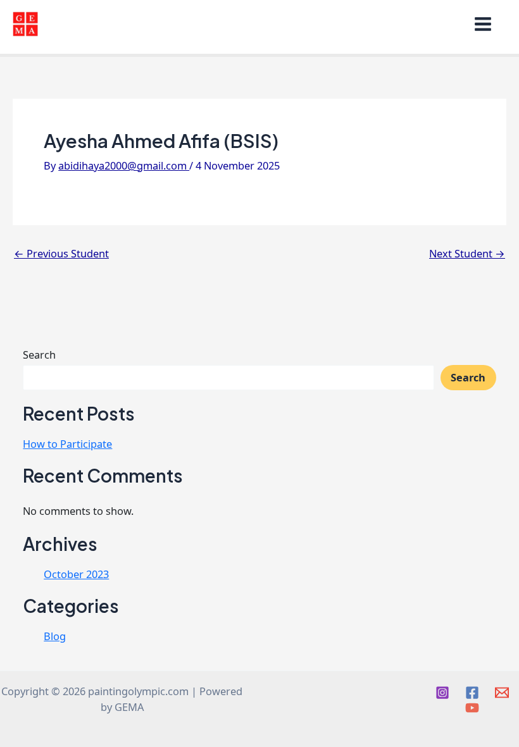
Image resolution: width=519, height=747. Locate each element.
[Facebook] (472, 693)
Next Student (467, 254)
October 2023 (76, 574)
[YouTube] (472, 708)
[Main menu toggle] (486, 23)
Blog (55, 636)
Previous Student (61, 254)
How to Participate (67, 443)
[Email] (502, 693)
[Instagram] (442, 693)
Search (39, 354)
